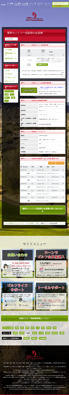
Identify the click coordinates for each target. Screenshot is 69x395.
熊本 (32, 328)
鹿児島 (49, 328)
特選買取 (26, 338)
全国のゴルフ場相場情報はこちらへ (34, 318)
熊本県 (35, 333)
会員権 (6, 94)
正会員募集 (42, 338)
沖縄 (54, 328)
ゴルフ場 (7, 70)
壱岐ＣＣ (7, 97)
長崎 (17, 328)
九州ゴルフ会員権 (8, 328)
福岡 (27, 328)
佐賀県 (22, 333)
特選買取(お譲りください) (11, 59)
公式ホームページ (9, 81)
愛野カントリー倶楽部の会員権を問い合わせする (42, 210)
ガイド (12, 94)
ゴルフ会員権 (8, 49)
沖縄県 (62, 333)
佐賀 (22, 328)
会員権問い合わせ (42, 64)
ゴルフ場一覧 (8, 74)
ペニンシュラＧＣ (9, 91)
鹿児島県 (54, 333)
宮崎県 (48, 333)
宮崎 (43, 328)
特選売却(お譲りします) (10, 54)
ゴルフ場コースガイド (10, 77)
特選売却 (34, 338)
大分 (37, 328)
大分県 (41, 333)
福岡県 (15, 333)
